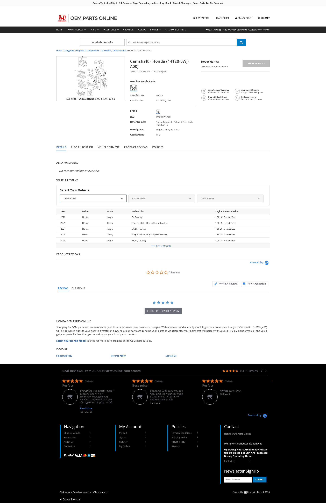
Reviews (142, 29)
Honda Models (75, 29)
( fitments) (163, 245)
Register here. (102, 492)
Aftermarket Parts (175, 29)
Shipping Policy (64, 355)
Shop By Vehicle (72, 432)
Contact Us (171, 355)
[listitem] (88, 396)
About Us (128, 29)
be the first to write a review (163, 310)
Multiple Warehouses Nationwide (243, 443)
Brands (154, 29)
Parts (93, 29)
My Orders (124, 446)
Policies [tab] (157, 147)
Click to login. (66, 492)
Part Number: (137, 100)
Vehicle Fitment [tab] (108, 147)
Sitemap (176, 446)
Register (123, 441)
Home (59, 29)
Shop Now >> (256, 63)
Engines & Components (87, 50)
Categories (69, 50)
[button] (261, 370)
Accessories (109, 29)
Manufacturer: (137, 95)
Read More (86, 408)
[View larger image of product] (90, 78)
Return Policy (178, 441)
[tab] (225, 284)
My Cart (123, 432)
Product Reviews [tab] (135, 147)
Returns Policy (118, 355)
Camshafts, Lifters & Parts (113, 50)
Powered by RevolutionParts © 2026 (251, 492)
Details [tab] (61, 147)
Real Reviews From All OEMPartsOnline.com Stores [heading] (101, 370)
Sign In (122, 437)
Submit (259, 479)
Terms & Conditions (182, 432)
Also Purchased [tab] (82, 147)
